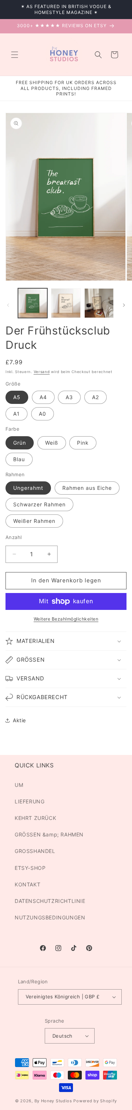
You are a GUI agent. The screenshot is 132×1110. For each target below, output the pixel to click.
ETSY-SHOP (30, 868)
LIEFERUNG (29, 801)
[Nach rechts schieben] (124, 305)
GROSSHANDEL (35, 851)
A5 (17, 397)
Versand (42, 371)
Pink (83, 443)
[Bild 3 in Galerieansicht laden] (99, 303)
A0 (42, 414)
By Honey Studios (53, 1100)
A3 (69, 397)
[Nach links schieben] (8, 305)
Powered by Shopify (95, 1100)
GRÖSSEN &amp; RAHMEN (49, 834)
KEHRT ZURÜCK (35, 818)
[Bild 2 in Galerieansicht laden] (65, 303)
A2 (95, 397)
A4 (43, 397)
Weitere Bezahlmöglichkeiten (66, 619)
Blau (19, 459)
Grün (19, 443)
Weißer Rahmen (34, 521)
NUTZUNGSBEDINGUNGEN (50, 917)
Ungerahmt (28, 488)
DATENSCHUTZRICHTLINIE (50, 901)
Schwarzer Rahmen (39, 504)
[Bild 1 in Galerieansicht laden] (32, 303)
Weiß (51, 443)
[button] (15, 55)
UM (19, 785)
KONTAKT (27, 884)
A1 (16, 414)
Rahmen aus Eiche (87, 488)
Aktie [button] (19, 720)
